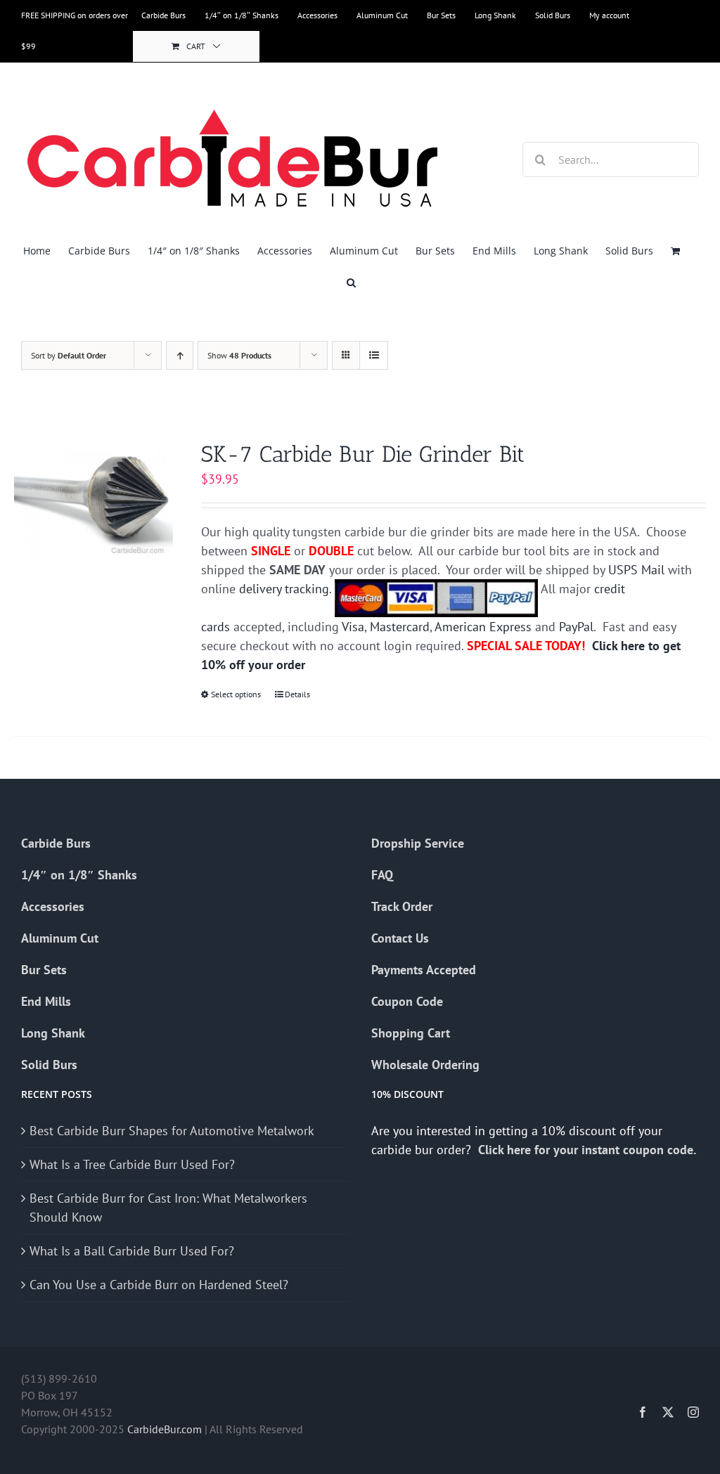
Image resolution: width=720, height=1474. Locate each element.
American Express (483, 627)
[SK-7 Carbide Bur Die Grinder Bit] (93, 500)
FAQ (382, 875)
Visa (353, 627)
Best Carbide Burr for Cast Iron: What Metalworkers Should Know (168, 1207)
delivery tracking (284, 589)
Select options (236, 694)
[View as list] (373, 355)
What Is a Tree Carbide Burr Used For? (132, 1164)
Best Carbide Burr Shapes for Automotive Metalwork (172, 1131)
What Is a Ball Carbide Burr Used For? (132, 1251)
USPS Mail (636, 570)
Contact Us (400, 938)
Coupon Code (407, 1001)
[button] (351, 282)
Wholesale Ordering (425, 1064)
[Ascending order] (179, 355)
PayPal (576, 627)
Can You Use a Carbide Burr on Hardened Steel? (159, 1284)
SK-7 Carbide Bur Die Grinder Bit (363, 454)
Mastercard (400, 627)
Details (297, 694)
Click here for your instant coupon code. (588, 1150)
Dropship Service (417, 843)
